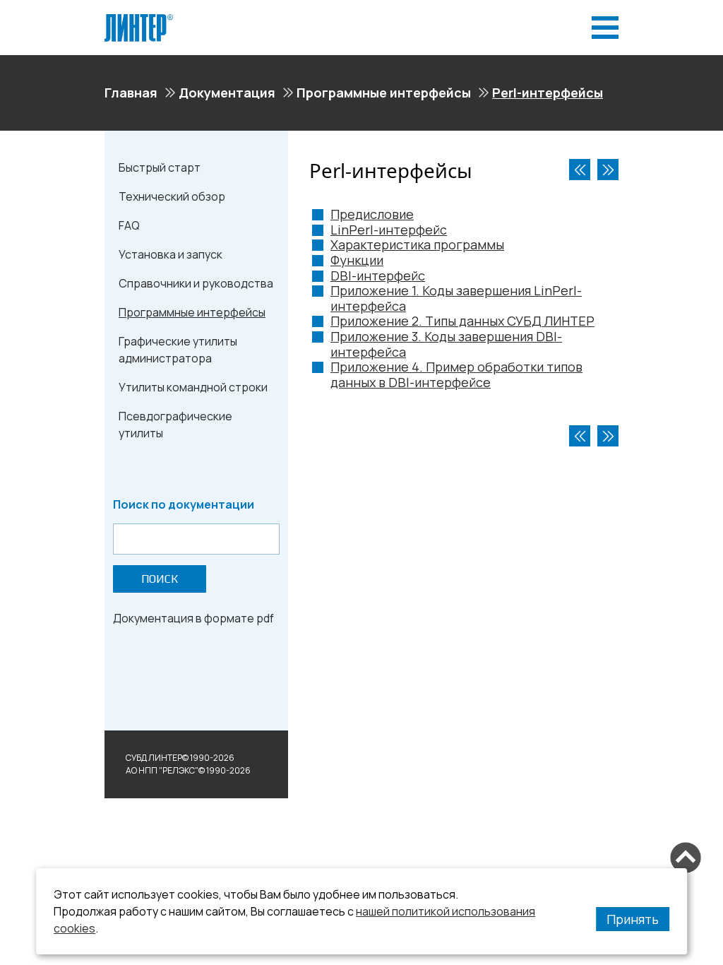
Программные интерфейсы (384, 92)
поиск (159, 579)
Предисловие (372, 214)
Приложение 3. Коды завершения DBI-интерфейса (446, 344)
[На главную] (138, 20)
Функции (356, 259)
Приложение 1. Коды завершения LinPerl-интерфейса (456, 298)
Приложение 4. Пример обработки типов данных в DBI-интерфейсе (456, 374)
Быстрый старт (160, 167)
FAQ (129, 225)
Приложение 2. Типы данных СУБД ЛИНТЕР (462, 320)
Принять (633, 919)
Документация (227, 92)
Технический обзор (172, 196)
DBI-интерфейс (377, 275)
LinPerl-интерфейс (388, 229)
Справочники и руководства (196, 283)
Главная (130, 92)
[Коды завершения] (579, 169)
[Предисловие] (608, 169)
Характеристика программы (417, 244)
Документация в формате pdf (193, 618)
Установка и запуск (170, 254)
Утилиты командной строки (193, 387)
